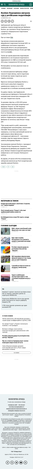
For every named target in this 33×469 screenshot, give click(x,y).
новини (3, 8)
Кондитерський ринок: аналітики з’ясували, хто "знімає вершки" (15, 204)
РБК (11, 37)
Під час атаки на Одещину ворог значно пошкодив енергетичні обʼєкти (15, 341)
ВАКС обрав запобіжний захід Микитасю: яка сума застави (21, 229)
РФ (8, 166)
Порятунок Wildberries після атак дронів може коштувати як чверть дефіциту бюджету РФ (15, 300)
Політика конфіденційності (16, 407)
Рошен (3, 166)
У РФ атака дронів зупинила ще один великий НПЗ (14, 306)
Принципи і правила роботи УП (16, 410)
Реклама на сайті (12, 405)
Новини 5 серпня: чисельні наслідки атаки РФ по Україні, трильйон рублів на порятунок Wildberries (16, 293)
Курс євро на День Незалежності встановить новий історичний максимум (21, 239)
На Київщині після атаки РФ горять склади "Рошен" (15, 218)
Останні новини (7, 316)
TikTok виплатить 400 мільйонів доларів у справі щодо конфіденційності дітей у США (16, 319)
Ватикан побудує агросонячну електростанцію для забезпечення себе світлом (15, 330)
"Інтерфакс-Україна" (12, 420)
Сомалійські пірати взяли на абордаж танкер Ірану (21, 266)
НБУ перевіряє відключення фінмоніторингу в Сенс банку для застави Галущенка (21, 258)
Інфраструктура (24, 8)
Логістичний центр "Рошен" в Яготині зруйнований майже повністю (13, 211)
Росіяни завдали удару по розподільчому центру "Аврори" (20, 248)
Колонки (16, 8)
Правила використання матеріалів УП (16, 408)
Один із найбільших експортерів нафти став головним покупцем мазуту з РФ (21, 277)
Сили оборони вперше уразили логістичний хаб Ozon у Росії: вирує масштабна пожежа (14, 347)
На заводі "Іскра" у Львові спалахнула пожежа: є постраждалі (15, 324)
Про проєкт (21, 405)
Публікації (9, 8)
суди (13, 166)
